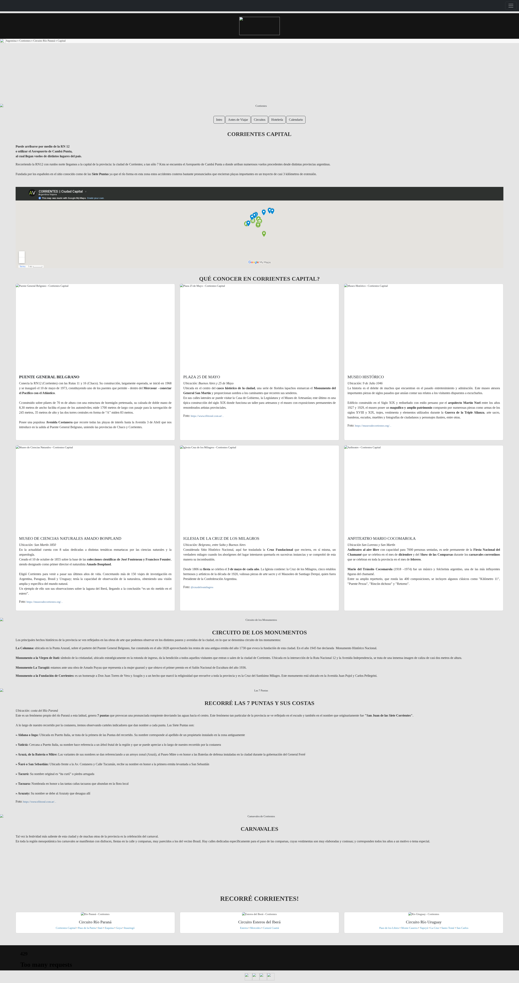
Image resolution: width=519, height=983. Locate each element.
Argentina (11, 40)
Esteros (244, 927)
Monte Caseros (409, 927)
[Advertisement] (259, 73)
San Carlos (462, 927)
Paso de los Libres (389, 927)
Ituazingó (129, 927)
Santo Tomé (448, 927)
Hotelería (277, 119)
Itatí (100, 927)
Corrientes (25, 40)
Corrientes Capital (66, 927)
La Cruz (434, 927)
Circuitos (259, 119)
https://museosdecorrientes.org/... (373, 425)
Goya (119, 927)
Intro (219, 119)
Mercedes (255, 927)
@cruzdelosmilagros (202, 587)
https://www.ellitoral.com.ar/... (207, 415)
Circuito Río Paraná (44, 40)
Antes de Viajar (238, 119)
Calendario (296, 119)
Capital (62, 40)
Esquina (109, 927)
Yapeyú (424, 927)
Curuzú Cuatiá (271, 927)
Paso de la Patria (87, 927)
